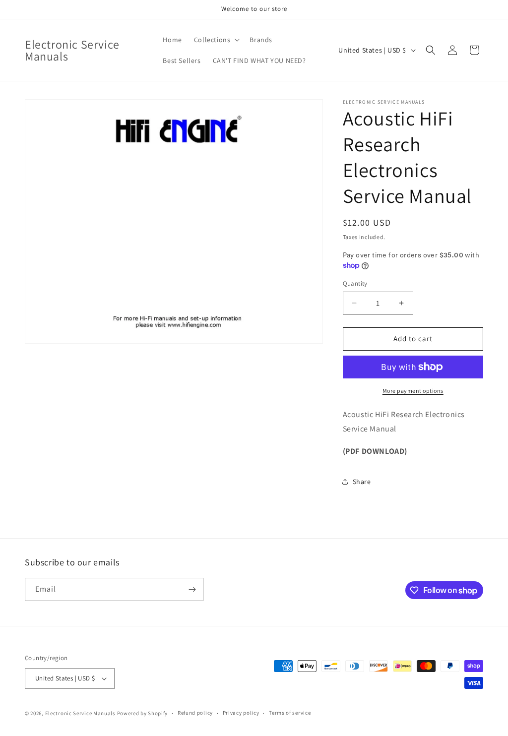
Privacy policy (241, 712)
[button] (216, 39)
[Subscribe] (192, 589)
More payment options (413, 390)
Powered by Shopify (142, 713)
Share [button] (362, 481)
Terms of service (290, 712)
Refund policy (195, 712)
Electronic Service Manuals (80, 713)
